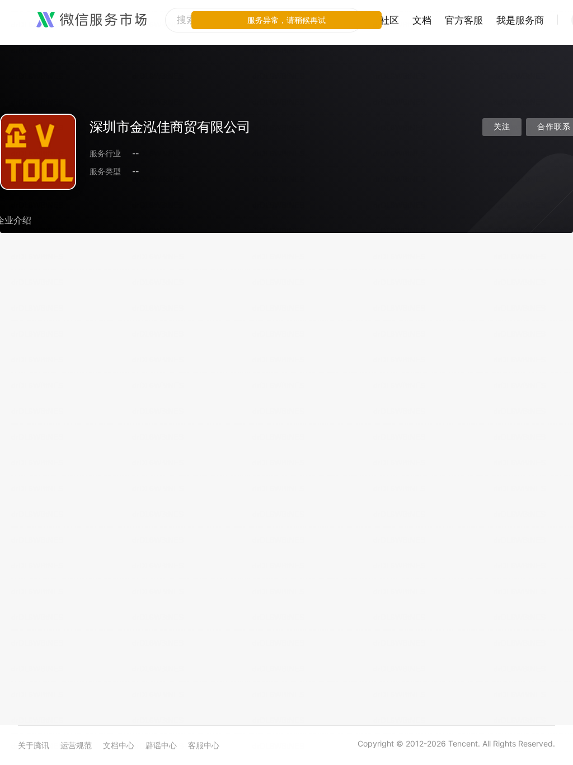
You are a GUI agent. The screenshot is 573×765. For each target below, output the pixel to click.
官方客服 (464, 20)
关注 (502, 127)
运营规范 (76, 745)
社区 (389, 20)
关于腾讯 (33, 745)
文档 (421, 20)
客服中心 (203, 745)
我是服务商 (520, 20)
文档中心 (118, 745)
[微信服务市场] (91, 20)
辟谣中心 (161, 745)
